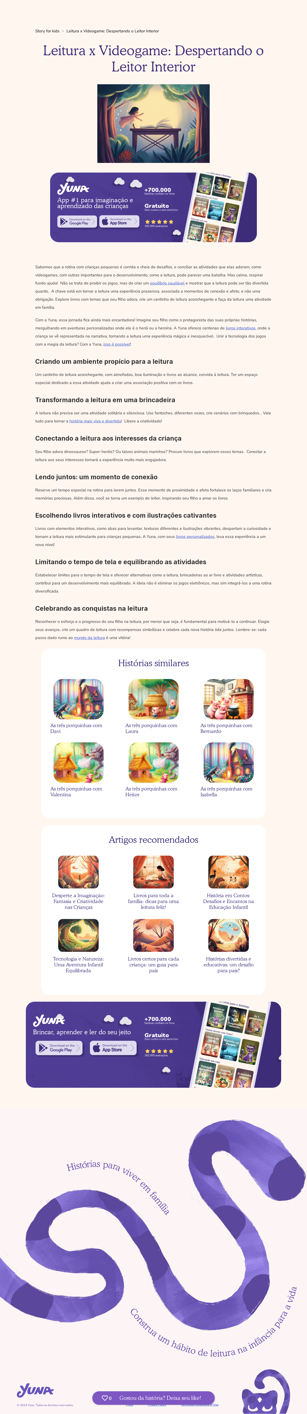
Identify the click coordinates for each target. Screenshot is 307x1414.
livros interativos (241, 328)
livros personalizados (195, 536)
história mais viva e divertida (95, 421)
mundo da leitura (89, 637)
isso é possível (116, 344)
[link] (77, 221)
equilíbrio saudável (167, 283)
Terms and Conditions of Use (199, 1405)
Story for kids (47, 31)
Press (129, 1405)
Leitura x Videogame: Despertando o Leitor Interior (113, 31)
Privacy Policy (157, 1405)
